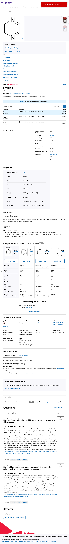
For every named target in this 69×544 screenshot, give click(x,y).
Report (25, 459)
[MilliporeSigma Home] (8, 3)
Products (3, 12)
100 (24, 172)
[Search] (66, 7)
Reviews (5, 80)
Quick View (11, 261)
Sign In (22, 101)
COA (8, 48)
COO (15, 48)
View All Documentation (13, 52)
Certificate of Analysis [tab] (10, 355)
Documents (60, 368)
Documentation (8, 69)
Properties (6, 57)
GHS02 (5, 327)
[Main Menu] (2, 3)
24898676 (52, 146)
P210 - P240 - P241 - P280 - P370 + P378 (58, 323)
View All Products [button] (34, 312)
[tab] (4, 12)
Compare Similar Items (10, 63)
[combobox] (34, 7)
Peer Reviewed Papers (10, 75)
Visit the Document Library (12, 388)
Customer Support (30, 373)
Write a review (17, 93)
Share (64, 84)
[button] (60, 419)
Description (6, 60)
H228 (37, 323)
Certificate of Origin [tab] (23, 355)
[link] (8, 397)
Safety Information (9, 66)
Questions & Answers (10, 77)
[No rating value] (6, 94)
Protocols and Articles (10, 72)
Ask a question (26, 93)
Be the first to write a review (15, 517)
